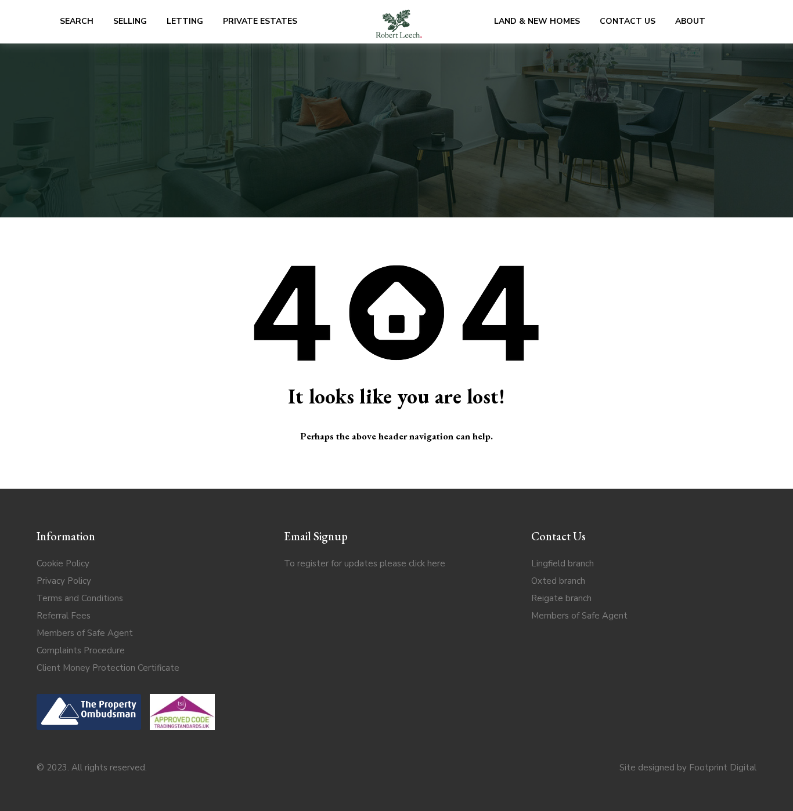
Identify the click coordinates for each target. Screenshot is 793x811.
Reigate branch (561, 598)
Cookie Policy (63, 563)
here (436, 563)
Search (76, 21)
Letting (185, 21)
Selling (130, 21)
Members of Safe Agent (85, 633)
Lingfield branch (562, 563)
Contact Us (627, 21)
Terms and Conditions (80, 598)
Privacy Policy (64, 581)
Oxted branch (558, 581)
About (690, 21)
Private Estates (260, 21)
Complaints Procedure (81, 650)
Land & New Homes (537, 21)
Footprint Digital (722, 767)
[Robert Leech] (399, 21)
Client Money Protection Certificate (108, 668)
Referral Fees (64, 615)
